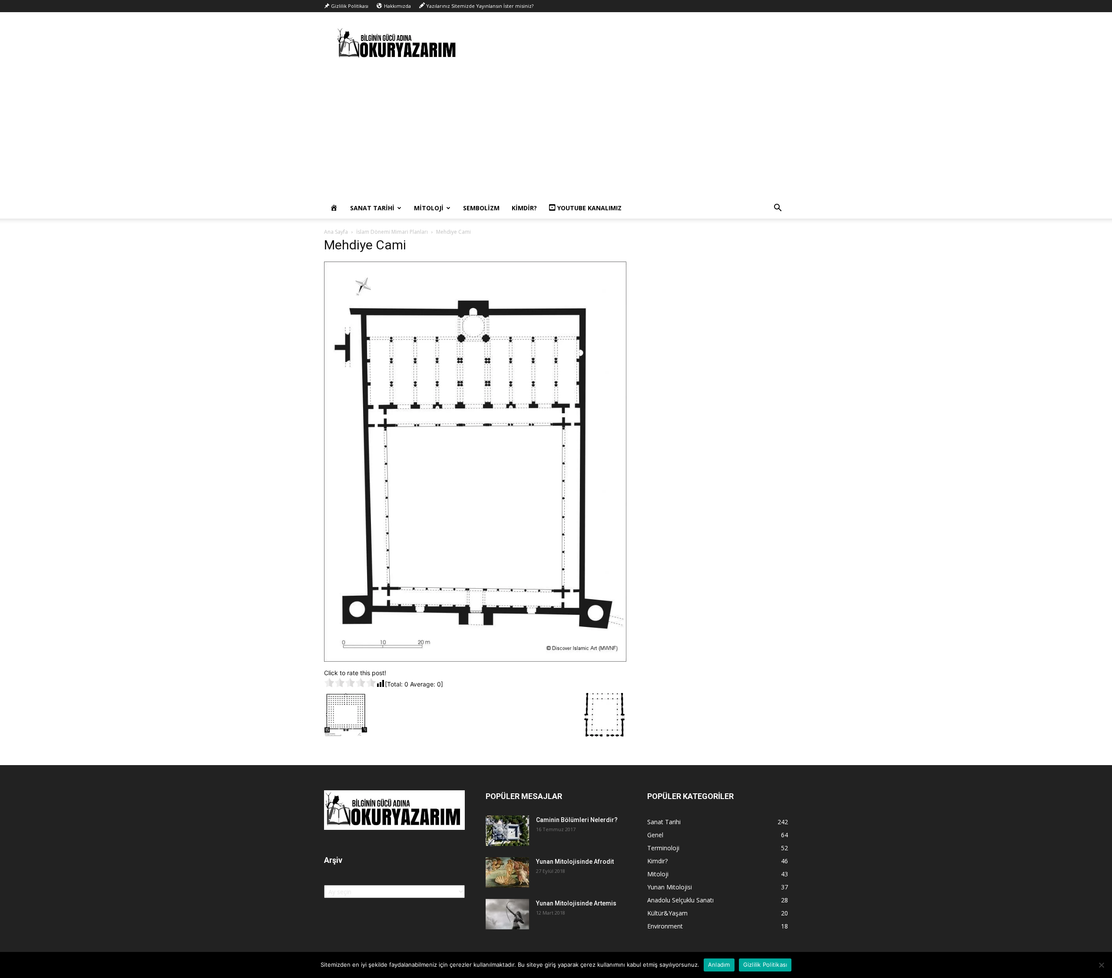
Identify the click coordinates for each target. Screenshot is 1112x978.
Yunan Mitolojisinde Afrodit (575, 861)
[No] (1101, 965)
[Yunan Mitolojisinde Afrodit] (507, 872)
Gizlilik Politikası (765, 964)
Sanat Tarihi (372, 208)
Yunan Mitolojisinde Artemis (576, 903)
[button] (777, 209)
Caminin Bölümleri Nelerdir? (577, 819)
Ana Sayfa (336, 231)
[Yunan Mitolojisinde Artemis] (507, 914)
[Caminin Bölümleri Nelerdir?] (507, 831)
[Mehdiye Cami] (475, 659)
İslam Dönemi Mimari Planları (392, 231)
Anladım (719, 964)
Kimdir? (524, 208)
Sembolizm (481, 208)
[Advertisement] (556, 132)
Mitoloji (428, 208)
